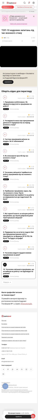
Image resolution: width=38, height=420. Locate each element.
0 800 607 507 (13, 348)
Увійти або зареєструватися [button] (18, 23)
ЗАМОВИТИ (8, 82)
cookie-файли (25, 413)
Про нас (3, 320)
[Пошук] (24, 3)
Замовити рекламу (7, 337)
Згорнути (6, 282)
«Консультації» (26, 304)
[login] (34, 3)
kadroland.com (25, 392)
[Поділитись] (22, 41)
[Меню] (3, 3)
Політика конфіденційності (9, 385)
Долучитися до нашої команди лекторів (13, 327)
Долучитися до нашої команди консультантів (15, 334)
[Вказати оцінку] (27, 98)
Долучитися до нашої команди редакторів (14, 330)
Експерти (4, 324)
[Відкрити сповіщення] (29, 3)
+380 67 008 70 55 (6, 351)
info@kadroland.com (7, 361)
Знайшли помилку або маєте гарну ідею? (14, 340)
